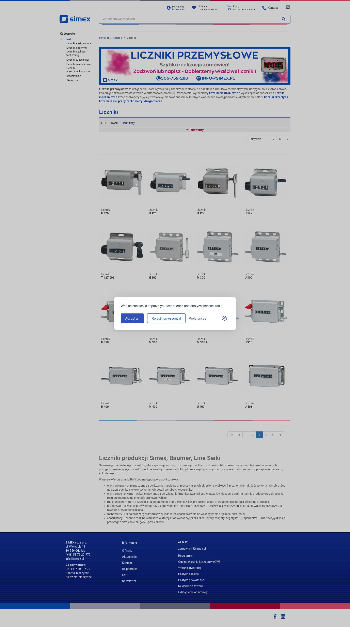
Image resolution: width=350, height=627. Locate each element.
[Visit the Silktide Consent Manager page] (224, 318)
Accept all (132, 318)
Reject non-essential (166, 318)
